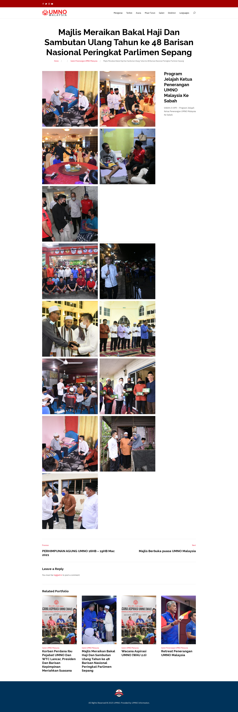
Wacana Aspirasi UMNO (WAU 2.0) (133, 653)
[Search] (194, 12)
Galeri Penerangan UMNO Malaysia (84, 61)
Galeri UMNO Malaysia (50, 648)
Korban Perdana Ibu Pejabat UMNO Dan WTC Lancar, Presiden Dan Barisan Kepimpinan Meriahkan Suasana (59, 660)
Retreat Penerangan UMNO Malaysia (176, 653)
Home (56, 61)
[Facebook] (43, 3)
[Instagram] (49, 3)
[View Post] (59, 620)
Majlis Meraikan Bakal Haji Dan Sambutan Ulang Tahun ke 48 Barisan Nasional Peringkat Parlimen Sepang (98, 660)
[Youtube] (52, 3)
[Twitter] (46, 3)
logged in (58, 575)
